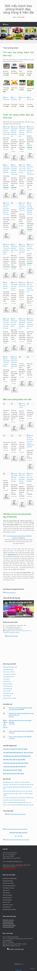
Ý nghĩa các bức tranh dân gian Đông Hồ (14, 766)
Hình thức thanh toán (8, 923)
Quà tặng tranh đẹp (8, 669)
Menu (6, 24)
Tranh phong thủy (7, 688)
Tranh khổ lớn (6, 681)
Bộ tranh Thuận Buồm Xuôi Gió (18, 832)
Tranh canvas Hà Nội (8, 672)
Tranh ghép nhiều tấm (8, 676)
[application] (18, 609)
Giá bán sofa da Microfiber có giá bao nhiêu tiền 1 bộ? (17, 802)
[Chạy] (5, 616)
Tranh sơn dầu (7, 691)
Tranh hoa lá (6, 679)
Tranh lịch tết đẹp (7, 684)
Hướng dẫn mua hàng (8, 920)
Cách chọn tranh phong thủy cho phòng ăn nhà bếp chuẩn (18, 797)
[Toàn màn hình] (31, 616)
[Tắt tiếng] (29, 616)
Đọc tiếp (6, 424)
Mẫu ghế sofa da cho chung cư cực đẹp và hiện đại (16, 782)
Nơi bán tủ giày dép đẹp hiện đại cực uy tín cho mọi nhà (17, 791)
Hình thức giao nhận (8, 922)
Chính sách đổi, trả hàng (9, 925)
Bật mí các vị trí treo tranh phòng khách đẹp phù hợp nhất (18, 805)
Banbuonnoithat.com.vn (9, 868)
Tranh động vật (7, 695)
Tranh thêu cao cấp (8, 693)
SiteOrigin (17, 964)
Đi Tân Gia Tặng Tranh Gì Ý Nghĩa (12, 770)
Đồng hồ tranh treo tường (9, 698)
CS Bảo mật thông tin (8, 927)
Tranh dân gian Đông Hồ (9, 674)
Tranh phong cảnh (7, 686)
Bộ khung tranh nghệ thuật (10, 667)
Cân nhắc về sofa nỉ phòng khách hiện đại (14, 800)
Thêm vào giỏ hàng (6, 155)
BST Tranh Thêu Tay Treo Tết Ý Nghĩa (13, 773)
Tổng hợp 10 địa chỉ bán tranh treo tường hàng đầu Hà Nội (18, 784)
